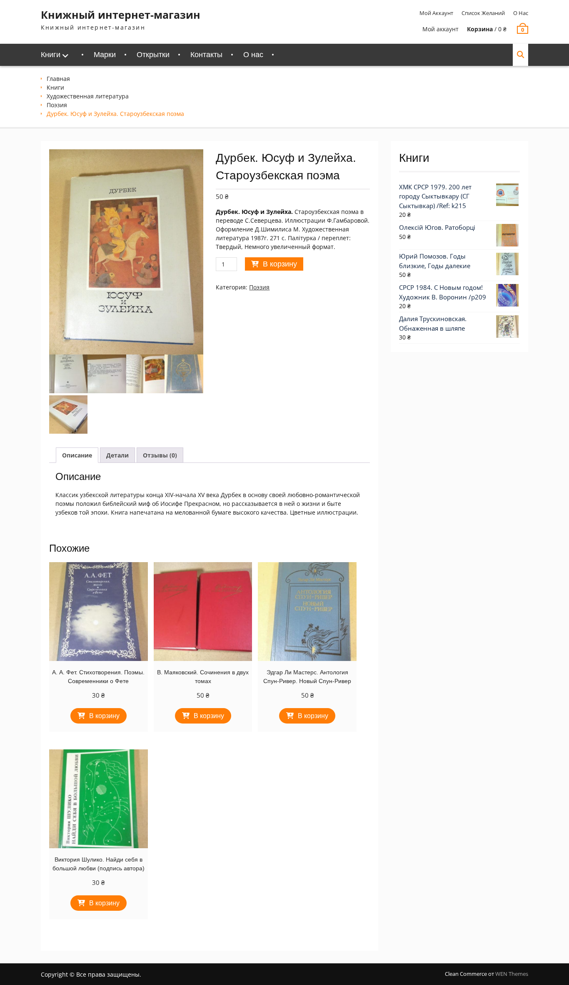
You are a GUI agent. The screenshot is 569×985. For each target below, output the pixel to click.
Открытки (153, 54)
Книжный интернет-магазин (120, 15)
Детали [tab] (117, 455)
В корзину (280, 264)
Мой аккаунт (436, 13)
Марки (105, 54)
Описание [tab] (77, 455)
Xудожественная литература (88, 96)
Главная (58, 79)
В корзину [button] (104, 715)
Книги (50, 54)
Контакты (206, 54)
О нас (520, 13)
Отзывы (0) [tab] (160, 455)
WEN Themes (511, 973)
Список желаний (483, 13)
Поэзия (57, 105)
